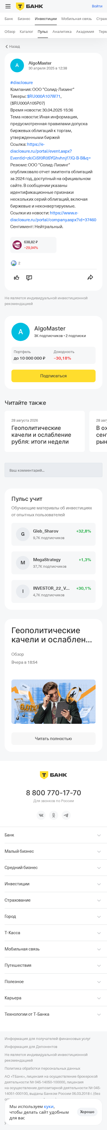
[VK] (41, 815)
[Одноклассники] (53, 815)
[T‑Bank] (29, 6)
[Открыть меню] (8, 6)
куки (49, 1106)
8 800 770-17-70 (53, 793)
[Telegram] (66, 815)
